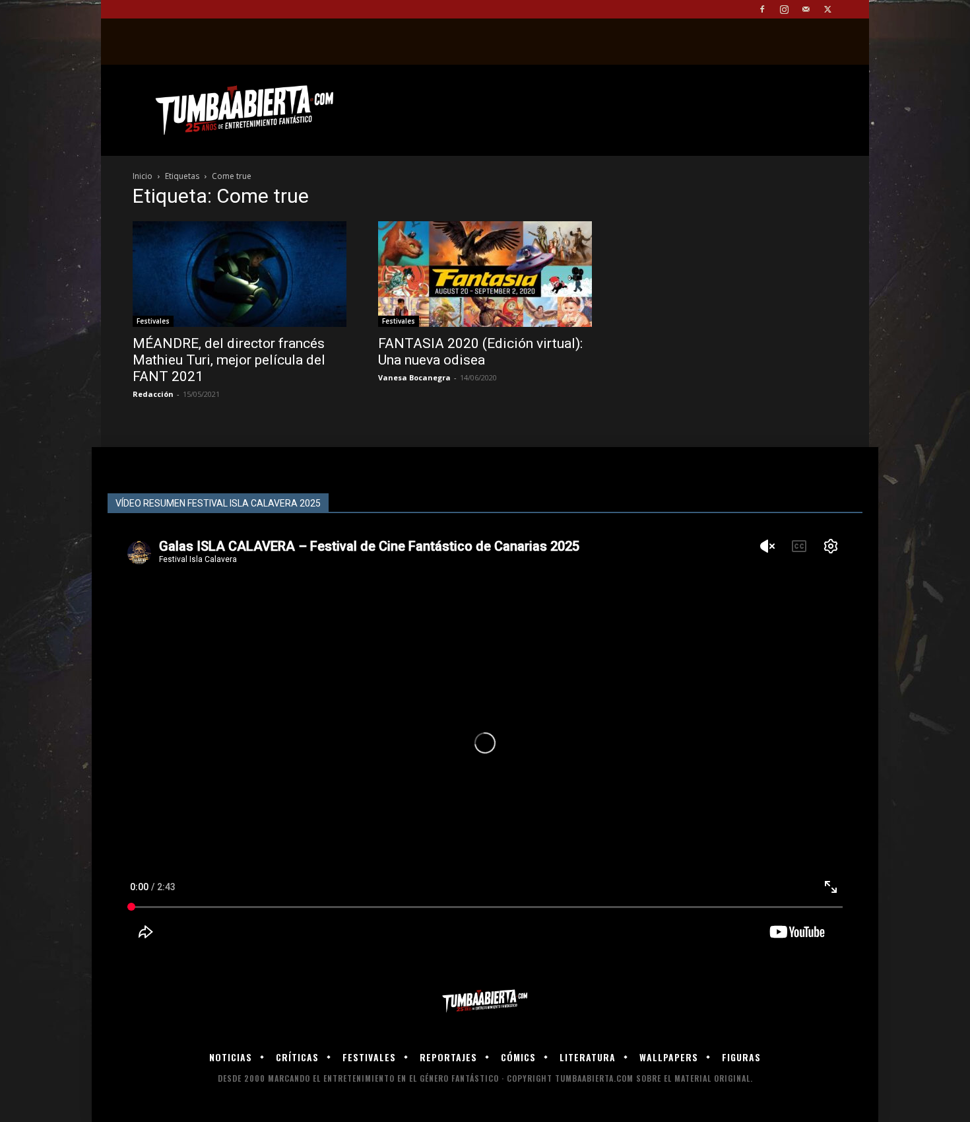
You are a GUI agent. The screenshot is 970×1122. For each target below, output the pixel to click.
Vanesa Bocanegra (414, 377)
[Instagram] (784, 9)
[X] (827, 9)
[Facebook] (762, 9)
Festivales (153, 321)
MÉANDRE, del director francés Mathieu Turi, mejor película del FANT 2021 (229, 359)
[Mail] (806, 9)
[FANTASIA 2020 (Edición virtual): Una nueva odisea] (485, 274)
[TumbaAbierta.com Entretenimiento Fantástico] (485, 1001)
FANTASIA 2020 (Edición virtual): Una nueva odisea (480, 351)
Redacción (153, 394)
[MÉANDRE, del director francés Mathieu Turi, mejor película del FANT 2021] (239, 274)
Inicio (142, 176)
